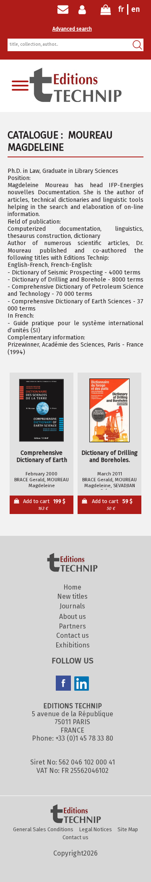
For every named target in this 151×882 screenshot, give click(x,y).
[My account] (84, 9)
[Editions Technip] (75, 814)
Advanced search (72, 29)
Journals (72, 606)
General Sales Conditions (43, 829)
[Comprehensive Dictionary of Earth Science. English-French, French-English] (41, 410)
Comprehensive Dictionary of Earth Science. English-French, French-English (41, 456)
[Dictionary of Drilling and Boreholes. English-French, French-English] (109, 410)
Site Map (127, 829)
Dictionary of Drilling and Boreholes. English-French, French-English (109, 456)
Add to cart (44, 504)
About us (72, 617)
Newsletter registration (63, 9)
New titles (72, 596)
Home (72, 587)
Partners (72, 626)
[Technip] (75, 100)
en (135, 9)
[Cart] (105, 11)
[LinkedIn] (81, 684)
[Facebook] (63, 684)
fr (121, 9)
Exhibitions (72, 645)
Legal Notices (95, 829)
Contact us (72, 635)
